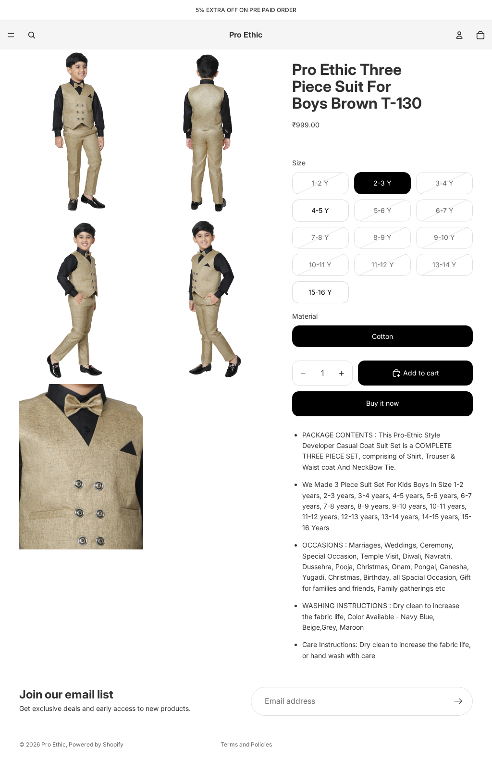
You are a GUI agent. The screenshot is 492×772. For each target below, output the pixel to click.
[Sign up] (458, 701)
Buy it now (382, 403)
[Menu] (11, 35)
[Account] (459, 35)
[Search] (31, 35)
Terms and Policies (246, 744)
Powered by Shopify (96, 744)
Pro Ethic (53, 744)
